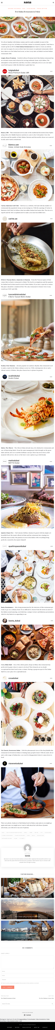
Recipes (17, 1027)
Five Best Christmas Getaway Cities (46, 998)
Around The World (14, 8)
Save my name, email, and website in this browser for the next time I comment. (21, 983)
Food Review (31, 8)
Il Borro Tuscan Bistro (7, 835)
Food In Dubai (48, 832)
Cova (41, 832)
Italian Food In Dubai (20, 835)
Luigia (28, 835)
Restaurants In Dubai (7, 838)
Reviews (9, 1027)
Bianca (25, 832)
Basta (3, 832)
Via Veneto (21, 838)
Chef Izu (36, 832)
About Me (36, 1027)
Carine (30, 832)
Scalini (15, 838)
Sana (27, 856)
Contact (45, 1027)
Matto (33, 835)
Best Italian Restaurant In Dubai (14, 832)
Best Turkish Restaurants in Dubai (8, 998)
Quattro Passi (40, 835)
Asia (23, 8)
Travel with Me (42, 8)
